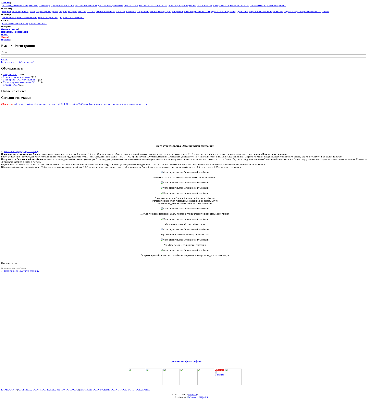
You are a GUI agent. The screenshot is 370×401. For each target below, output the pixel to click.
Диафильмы (117, 5)
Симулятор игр (20, 23)
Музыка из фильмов (48, 17)
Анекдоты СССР (221, 5)
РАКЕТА (51, 389)
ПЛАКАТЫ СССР (89, 389)
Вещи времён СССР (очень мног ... (20, 79)
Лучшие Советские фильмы (16, 77)
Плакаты (91, 11)
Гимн (4, 17)
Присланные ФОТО (311, 11)
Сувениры (152, 11)
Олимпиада (44, 5)
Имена (17, 5)
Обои (10, 17)
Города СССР (215, 11)
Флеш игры (7, 23)
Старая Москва (275, 11)
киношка (192, 394)
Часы (25, 11)
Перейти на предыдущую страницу (21, 151)
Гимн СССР (68, 5)
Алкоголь (120, 11)
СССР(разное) (229, 11)
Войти (4, 59)
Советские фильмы (276, 5)
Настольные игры (38, 23)
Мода (11, 5)
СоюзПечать (201, 11)
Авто (14, 11)
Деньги (54, 11)
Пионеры (110, 11)
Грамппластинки (259, 11)
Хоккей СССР (146, 5)
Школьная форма (258, 5)
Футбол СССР (131, 5)
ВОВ (4, 11)
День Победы (244, 11)
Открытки (142, 11)
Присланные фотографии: (185, 361)
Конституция (175, 5)
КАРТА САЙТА (9, 389)
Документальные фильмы (71, 17)
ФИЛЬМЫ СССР (108, 389)
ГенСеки (33, 5)
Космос (24, 5)
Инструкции (164, 11)
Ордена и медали (292, 11)
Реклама (82, 11)
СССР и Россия (204, 5)
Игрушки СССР (11, 85)
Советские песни (28, 17)
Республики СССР (239, 5)
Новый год (189, 11)
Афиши (47, 11)
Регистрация (7, 62)
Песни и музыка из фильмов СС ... (20, 82)
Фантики (100, 11)
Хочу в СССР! (160, 5)
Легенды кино (189, 5)
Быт (9, 11)
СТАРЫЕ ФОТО (126, 389)
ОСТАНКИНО (143, 389)
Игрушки (72, 11)
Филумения (177, 11)
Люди (20, 11)
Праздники (56, 5)
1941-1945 (80, 5)
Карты (16, 17)
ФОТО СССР (72, 389)
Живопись (131, 11)
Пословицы (91, 5)
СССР (5, 5)
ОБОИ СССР (39, 389)
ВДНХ (28, 389)
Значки (325, 11)
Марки (39, 11)
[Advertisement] (185, 124)
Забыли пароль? (26, 62)
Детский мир (104, 5)
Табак (32, 11)
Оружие (63, 11)
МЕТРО (61, 389)
